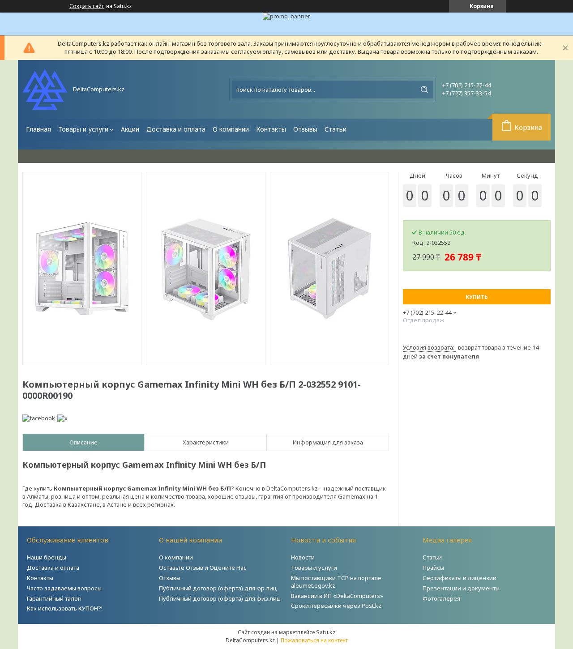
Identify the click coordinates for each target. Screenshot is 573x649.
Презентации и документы (461, 588)
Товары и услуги (83, 129)
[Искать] (424, 89)
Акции (130, 129)
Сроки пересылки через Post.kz (336, 606)
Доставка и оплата (175, 129)
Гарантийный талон (54, 598)
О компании (231, 129)
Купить (477, 297)
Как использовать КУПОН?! (65, 608)
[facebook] (38, 418)
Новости (303, 557)
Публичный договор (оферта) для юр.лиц (218, 588)
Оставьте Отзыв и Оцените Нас (203, 568)
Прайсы (433, 568)
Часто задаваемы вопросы (64, 588)
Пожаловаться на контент (314, 640)
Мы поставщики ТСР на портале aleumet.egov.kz (336, 581)
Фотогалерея (441, 598)
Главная (38, 129)
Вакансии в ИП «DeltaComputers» (337, 596)
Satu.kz (326, 632)
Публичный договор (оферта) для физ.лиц (220, 598)
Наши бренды (46, 557)
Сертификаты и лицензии (459, 578)
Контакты (271, 129)
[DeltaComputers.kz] (44, 89)
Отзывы (305, 129)
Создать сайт (86, 6)
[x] (62, 418)
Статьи (335, 129)
